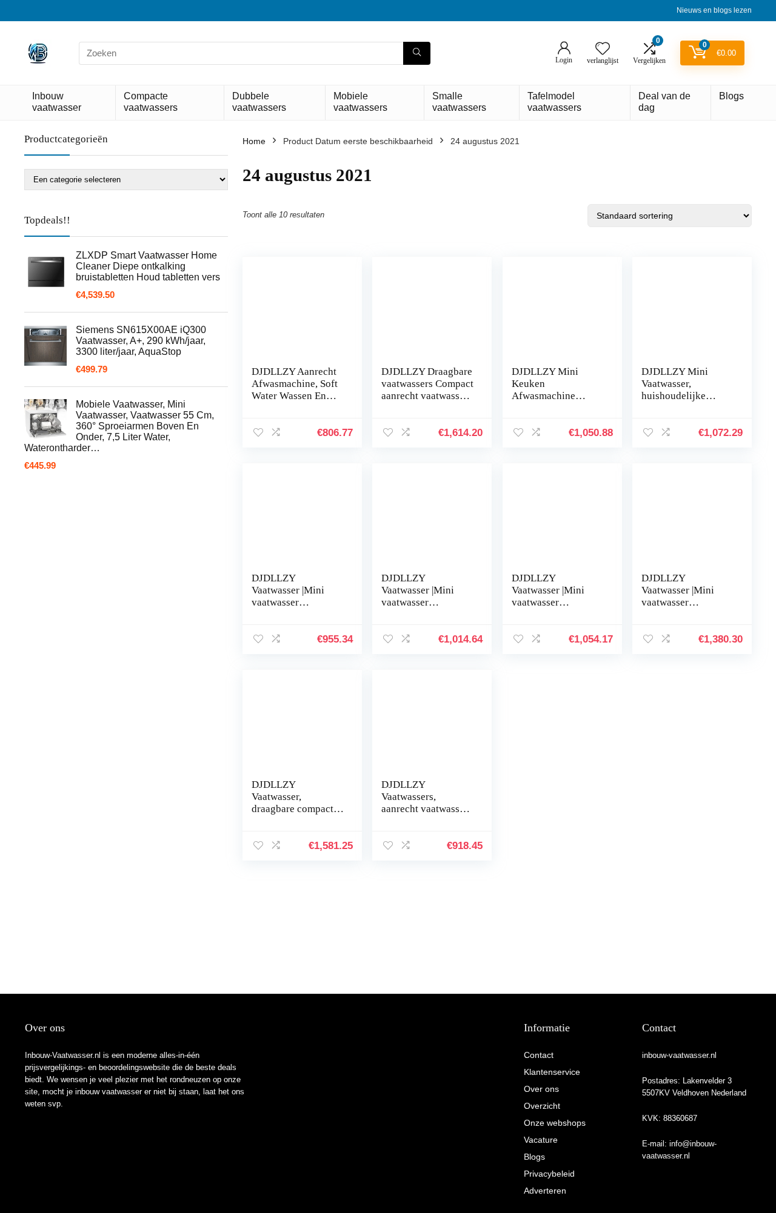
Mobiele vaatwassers (360, 102)
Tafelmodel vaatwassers (554, 102)
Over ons (541, 1089)
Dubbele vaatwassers (259, 102)
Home (254, 141)
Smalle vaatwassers (459, 102)
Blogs (731, 96)
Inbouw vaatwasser (56, 102)
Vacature (541, 1140)
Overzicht (542, 1106)
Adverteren (545, 1190)
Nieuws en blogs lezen (714, 10)
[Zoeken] (416, 53)
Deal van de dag (664, 102)
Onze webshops (555, 1123)
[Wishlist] (602, 49)
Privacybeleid (549, 1173)
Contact (539, 1055)
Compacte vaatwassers (151, 102)
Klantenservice (552, 1072)
